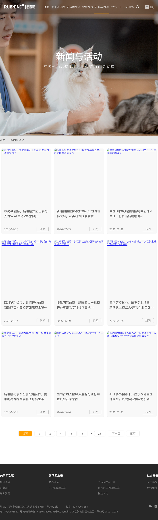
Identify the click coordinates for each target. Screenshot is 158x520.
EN (151, 6)
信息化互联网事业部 (109, 487)
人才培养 (152, 482)
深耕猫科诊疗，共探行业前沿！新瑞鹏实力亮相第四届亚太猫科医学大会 (25, 307)
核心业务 (54, 482)
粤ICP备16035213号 (11, 511)
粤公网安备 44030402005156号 (40, 511)
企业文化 (5, 487)
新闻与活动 (17, 140)
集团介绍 (5, 482)
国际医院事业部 (106, 482)
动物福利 (152, 487)
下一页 (116, 433)
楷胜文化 (103, 493)
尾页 (133, 433)
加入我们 (5, 493)
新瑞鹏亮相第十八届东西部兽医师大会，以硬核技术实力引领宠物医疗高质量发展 (131, 399)
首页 (3, 140)
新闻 (42, 229)
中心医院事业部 (57, 487)
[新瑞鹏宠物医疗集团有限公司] (21, 6)
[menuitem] (46, 7)
